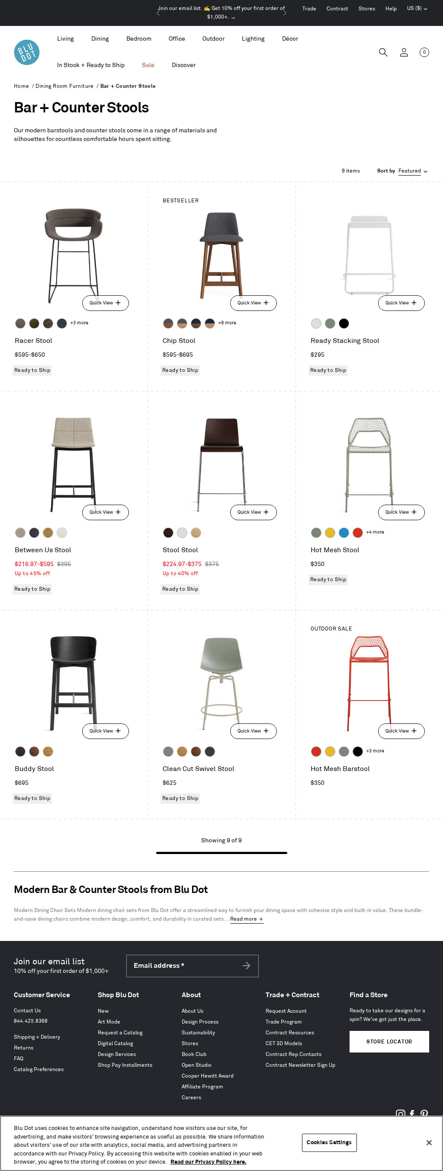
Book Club (194, 1054)
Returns (23, 1048)
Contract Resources (290, 1032)
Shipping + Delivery (37, 1037)
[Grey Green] (330, 323)
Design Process (200, 1022)
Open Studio (197, 1065)
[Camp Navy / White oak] (209, 323)
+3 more (79, 323)
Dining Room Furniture (64, 86)
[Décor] (290, 39)
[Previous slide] (158, 13)
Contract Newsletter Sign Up (300, 1065)
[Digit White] (61, 532)
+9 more (227, 323)
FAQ (18, 1058)
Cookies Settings (329, 1142)
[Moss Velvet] (34, 323)
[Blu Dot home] (27, 52)
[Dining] (100, 39)
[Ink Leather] (34, 532)
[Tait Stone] (20, 532)
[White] (316, 323)
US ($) (417, 9)
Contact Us (27, 1010)
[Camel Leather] (48, 532)
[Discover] (184, 65)
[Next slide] (285, 13)
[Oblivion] (209, 751)
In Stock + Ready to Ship (91, 65)
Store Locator (389, 1042)
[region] (221, 1143)
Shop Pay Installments (125, 1065)
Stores (367, 8)
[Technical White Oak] (196, 532)
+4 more (375, 532)
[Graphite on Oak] (168, 532)
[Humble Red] (357, 532)
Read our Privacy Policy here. (208, 1162)
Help (391, 8)
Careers (191, 1097)
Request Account (286, 1011)
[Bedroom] (138, 39)
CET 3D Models (284, 1043)
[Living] (65, 39)
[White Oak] (48, 751)
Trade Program (284, 1022)
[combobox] (403, 171)
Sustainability (198, 1032)
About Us (192, 1011)
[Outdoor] (213, 39)
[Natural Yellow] (330, 532)
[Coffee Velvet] (48, 323)
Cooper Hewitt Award (208, 1076)
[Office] (177, 39)
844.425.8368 (31, 1021)
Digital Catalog (115, 1043)
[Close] (429, 1142)
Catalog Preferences (39, 1069)
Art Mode (109, 1022)
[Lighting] (253, 39)
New (103, 1011)
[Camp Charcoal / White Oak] (182, 323)
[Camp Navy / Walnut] (196, 323)
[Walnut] (34, 751)
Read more (243, 919)
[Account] (404, 52)
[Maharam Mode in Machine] (61, 323)
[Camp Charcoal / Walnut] (168, 323)
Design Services (117, 1054)
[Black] (344, 323)
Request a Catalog (120, 1032)
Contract (337, 8)
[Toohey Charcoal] (20, 323)
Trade (309, 8)
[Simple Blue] (344, 532)
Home (21, 86)
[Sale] (148, 65)
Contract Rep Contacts (293, 1054)
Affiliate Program (202, 1087)
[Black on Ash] (20, 751)
